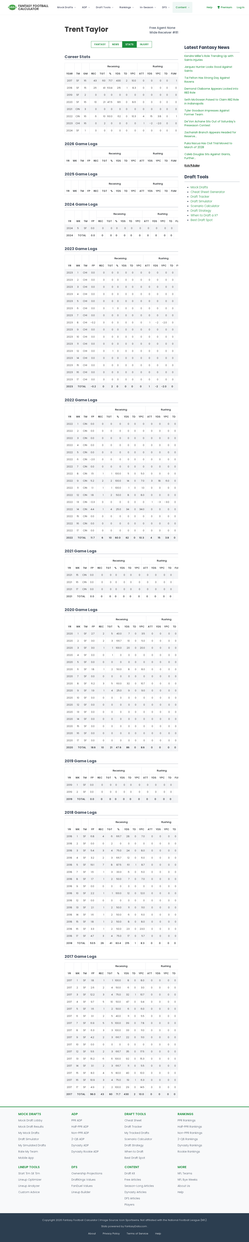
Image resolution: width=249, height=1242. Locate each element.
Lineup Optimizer (29, 1180)
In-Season (146, 7)
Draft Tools (103, 7)
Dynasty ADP (80, 1145)
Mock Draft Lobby (30, 1120)
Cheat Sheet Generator (208, 192)
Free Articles (132, 1180)
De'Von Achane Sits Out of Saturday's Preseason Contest (209, 123)
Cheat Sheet (133, 1120)
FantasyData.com (136, 1226)
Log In (240, 7)
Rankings (125, 7)
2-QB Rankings (188, 1139)
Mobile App (26, 1158)
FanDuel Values (82, 1186)
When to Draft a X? (204, 215)
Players (129, 1205)
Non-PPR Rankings (190, 1133)
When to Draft (133, 1152)
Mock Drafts (65, 7)
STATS (129, 44)
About (92, 1233)
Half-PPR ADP (80, 1127)
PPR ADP (76, 1120)
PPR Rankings (187, 1120)
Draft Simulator (201, 201)
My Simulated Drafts (32, 1145)
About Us (184, 1186)
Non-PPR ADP (80, 1133)
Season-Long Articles (139, 1186)
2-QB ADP (77, 1139)
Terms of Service (137, 1233)
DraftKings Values (83, 1180)
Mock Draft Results (31, 1127)
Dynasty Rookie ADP (85, 1152)
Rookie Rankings (189, 1152)
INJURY (144, 44)
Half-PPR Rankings (190, 1127)
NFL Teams (185, 1173)
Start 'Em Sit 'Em (29, 1173)
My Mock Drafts (28, 1133)
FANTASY (100, 44)
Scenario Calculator (205, 206)
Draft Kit (129, 1173)
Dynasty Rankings (190, 1145)
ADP (84, 7)
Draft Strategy (201, 211)
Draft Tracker (200, 197)
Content (181, 7)
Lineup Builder (80, 1192)
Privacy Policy (111, 1233)
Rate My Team (28, 1152)
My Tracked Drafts (136, 1133)
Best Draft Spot (202, 220)
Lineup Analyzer (29, 1186)
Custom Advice (29, 1192)
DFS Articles (132, 1198)
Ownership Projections (86, 1173)
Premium (226, 7)
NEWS (115, 44)
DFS (164, 7)
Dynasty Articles (135, 1192)
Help (209, 7)
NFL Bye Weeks (187, 1180)
